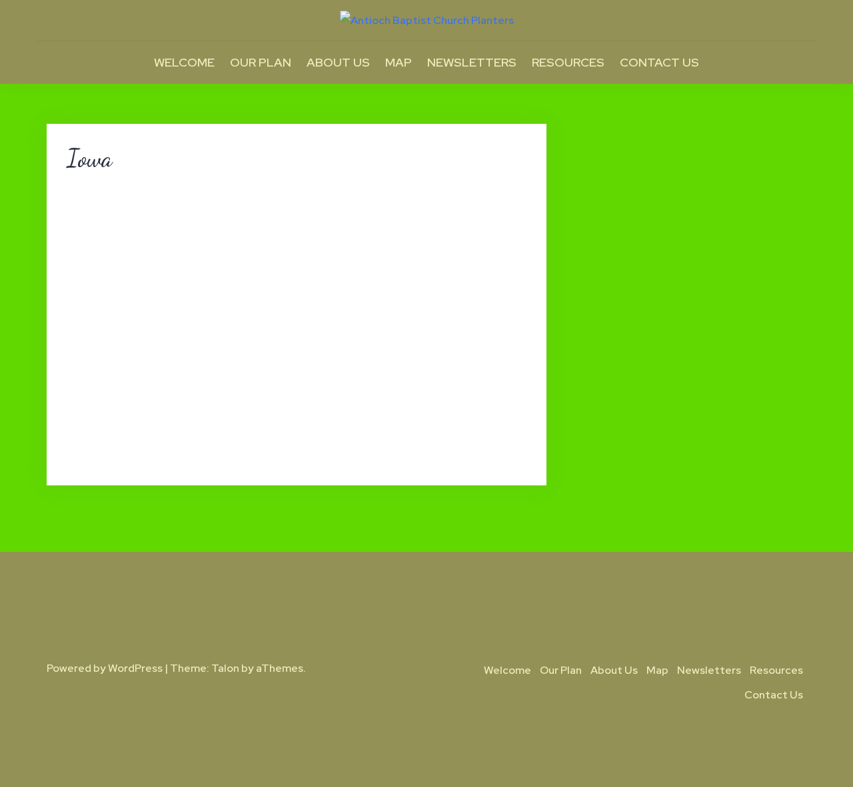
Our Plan (260, 62)
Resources (568, 62)
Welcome (184, 62)
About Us (338, 62)
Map (398, 62)
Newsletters (471, 62)
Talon (225, 668)
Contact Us (659, 62)
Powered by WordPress (105, 668)
